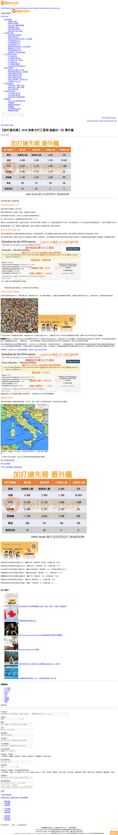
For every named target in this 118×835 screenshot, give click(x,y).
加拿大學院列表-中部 (15, 75)
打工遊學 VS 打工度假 (15, 60)
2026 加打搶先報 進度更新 (16, 66)
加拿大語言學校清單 (14, 35)
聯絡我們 (7, 818)
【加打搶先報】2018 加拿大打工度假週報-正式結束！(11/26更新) (39, 664)
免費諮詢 (4, 705)
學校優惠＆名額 (13, 27)
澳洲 (5, 694)
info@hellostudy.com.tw (109, 117)
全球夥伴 (7, 816)
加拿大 (6, 692)
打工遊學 (7, 690)
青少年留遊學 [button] (8, 83)
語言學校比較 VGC (14, 44)
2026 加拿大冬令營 (14, 93)
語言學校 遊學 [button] (9, 33)
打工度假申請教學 (14, 64)
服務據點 (11, 106)
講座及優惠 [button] (8, 19)
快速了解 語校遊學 (14, 29)
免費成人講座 (12, 21)
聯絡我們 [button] (7, 99)
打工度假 (7, 688)
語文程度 (4, 765)
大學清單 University (14, 81)
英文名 (35, 714)
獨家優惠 (7, 812)
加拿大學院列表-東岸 (15, 77)
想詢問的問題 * (6, 781)
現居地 (3, 717)
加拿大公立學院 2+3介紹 (16, 70)
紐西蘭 (6, 698)
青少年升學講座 (13, 89)
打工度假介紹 (12, 62)
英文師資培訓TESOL (15, 50)
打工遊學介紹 (12, 56)
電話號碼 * (4, 733)
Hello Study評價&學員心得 (16, 101)
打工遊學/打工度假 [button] (10, 54)
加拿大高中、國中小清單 (16, 87)
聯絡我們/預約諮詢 (14, 105)
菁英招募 (7, 820)
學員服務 (11, 103)
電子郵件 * (4, 738)
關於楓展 (7, 801)
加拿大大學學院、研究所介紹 (17, 79)
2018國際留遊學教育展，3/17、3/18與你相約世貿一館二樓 (37, 678)
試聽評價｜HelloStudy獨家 (16, 52)
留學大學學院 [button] (8, 68)
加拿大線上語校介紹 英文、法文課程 (20, 39)
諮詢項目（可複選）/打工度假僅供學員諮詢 (15, 770)
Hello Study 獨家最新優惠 (16, 25)
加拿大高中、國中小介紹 (16, 85)
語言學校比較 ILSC (14, 43)
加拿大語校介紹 (13, 37)
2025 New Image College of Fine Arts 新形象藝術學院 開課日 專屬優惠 (40, 635)
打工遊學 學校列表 (14, 58)
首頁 (2, 125)
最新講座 (7, 805)
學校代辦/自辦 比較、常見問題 (18, 72)
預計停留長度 (5, 759)
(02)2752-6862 (5, 8)
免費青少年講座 (13, 23)
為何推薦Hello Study (14, 108)
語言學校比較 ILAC (14, 41)
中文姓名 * (4, 712)
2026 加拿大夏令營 (14, 95)
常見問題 (7, 810)
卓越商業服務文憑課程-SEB (27, 621)
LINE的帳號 (5, 744)
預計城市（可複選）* (8, 754)
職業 (2, 722)
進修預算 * (4, 775)
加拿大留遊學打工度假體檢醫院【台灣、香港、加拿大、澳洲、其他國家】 (42, 606)
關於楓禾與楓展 (13, 110)
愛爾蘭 (6, 700)
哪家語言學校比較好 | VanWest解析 (19, 46)
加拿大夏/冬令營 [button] (9, 91)
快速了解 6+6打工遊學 (15, 31)
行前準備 (7, 808)
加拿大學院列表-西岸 (15, 74)
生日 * (3, 727)
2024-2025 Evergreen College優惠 (28, 649)
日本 (5, 696)
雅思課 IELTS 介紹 (14, 48)
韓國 (5, 701)
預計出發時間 (5, 749)
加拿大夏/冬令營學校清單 (16, 97)
